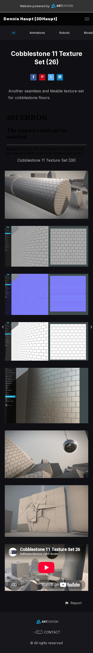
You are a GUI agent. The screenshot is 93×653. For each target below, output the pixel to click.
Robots (64, 33)
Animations (37, 33)
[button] (73, 603)
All (13, 33)
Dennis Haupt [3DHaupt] (30, 18)
